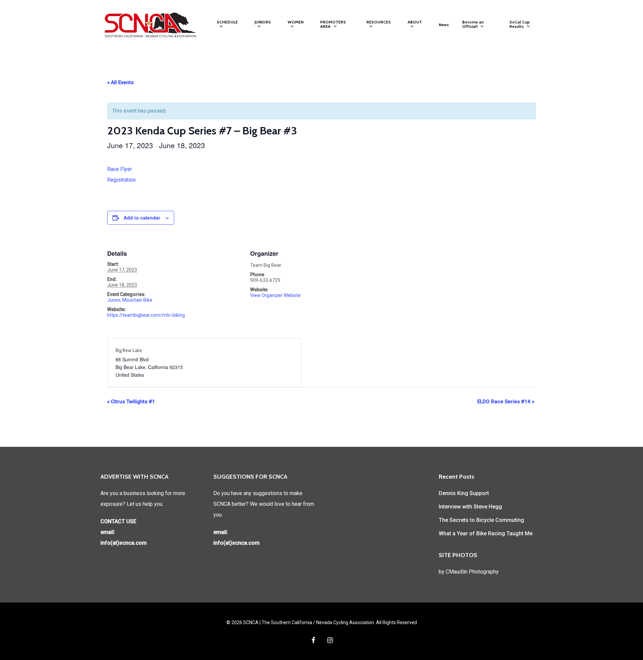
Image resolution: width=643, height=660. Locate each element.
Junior (113, 300)
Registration (121, 180)
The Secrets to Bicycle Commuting (481, 520)
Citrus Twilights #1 (131, 402)
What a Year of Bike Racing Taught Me (485, 533)
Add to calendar (142, 217)
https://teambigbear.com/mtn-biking (146, 315)
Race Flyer (119, 169)
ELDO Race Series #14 (505, 402)
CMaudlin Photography (472, 571)
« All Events (120, 82)
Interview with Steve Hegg (470, 506)
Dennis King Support (464, 493)
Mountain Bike (137, 300)
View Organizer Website (275, 295)
